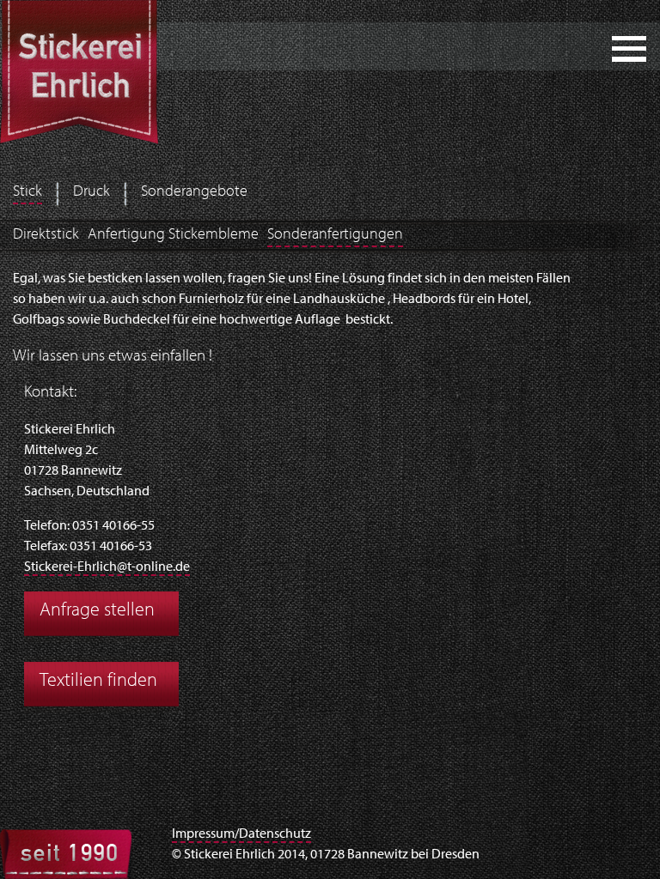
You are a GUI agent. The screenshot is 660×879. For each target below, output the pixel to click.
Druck (91, 192)
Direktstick (46, 235)
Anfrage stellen (97, 611)
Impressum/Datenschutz (241, 834)
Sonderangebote (194, 192)
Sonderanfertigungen (335, 235)
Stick (27, 192)
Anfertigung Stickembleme (173, 235)
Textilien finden (98, 681)
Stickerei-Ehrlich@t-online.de (107, 567)
